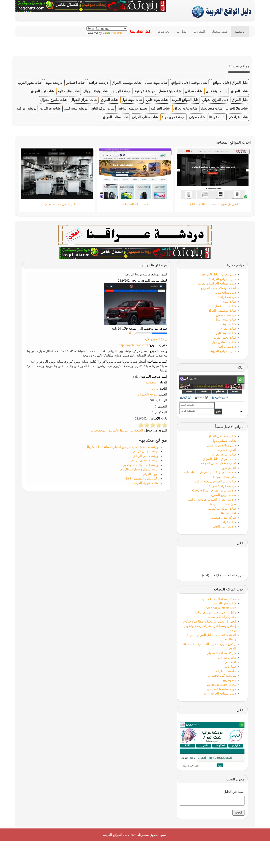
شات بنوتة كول (132, 100)
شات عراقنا (217, 117)
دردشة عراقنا (227, 346)
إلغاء (132, 333)
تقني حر (230, 662)
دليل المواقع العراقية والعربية (217, 283)
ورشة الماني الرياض (145, 451)
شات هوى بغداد (211, 108)
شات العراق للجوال (83, 100)
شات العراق (239, 91)
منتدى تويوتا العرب (146, 483)
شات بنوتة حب (226, 324)
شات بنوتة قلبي (216, 91)
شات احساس (75, 82)
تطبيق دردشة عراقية (132, 108)
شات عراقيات (50, 108)
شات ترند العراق (42, 91)
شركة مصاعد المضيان (221, 653)
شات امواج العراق (224, 454)
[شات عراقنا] (135, 234)
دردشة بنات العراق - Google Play (214, 490)
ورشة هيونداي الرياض (144, 460)
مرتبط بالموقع (118, 430)
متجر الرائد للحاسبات (222, 617)
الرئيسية (240, 31)
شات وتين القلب (225, 603)
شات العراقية (160, 108)
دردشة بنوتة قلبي (76, 108)
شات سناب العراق (145, 117)
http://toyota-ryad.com (133, 345)
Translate (117, 33)
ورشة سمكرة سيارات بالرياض (139, 469)
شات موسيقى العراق (126, 82)
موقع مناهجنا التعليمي (221, 689)
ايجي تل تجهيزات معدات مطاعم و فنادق (209, 621)
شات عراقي (193, 91)
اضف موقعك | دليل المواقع (218, 463)
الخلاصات (164, 31)
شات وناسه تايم (69, 91)
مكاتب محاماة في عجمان (219, 599)
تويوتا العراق (150, 474)
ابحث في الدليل (234, 792)
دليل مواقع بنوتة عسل (221, 445)
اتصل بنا (182, 31)
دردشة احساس (226, 315)
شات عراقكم (238, 117)
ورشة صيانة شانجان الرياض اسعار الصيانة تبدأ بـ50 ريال (122, 447)
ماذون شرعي (227, 657)
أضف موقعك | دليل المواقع (190, 82)
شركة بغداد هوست (223, 517)
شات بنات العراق (185, 108)
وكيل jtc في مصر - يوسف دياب (215, 612)
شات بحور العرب (30, 82)
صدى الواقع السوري (222, 495)
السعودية (152, 382)
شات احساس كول (224, 342)
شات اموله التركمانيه (222, 508)
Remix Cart (228, 513)
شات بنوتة (229, 301)
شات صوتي (197, 117)
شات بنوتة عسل (156, 82)
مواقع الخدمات (147, 394)
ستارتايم (230, 666)
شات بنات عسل (225, 306)
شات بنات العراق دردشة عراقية (215, 481)
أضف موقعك (219, 31)
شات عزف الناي (102, 108)
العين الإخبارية (227, 450)
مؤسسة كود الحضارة (222, 675)
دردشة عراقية (98, 82)
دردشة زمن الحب (224, 526)
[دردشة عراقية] (135, 252)
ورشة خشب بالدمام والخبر (141, 465)
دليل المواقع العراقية (222, 279)
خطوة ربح (229, 680)
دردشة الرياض (121, 91)
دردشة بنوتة (53, 82)
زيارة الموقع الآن (156, 339)
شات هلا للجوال (237, 108)
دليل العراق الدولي (215, 100)
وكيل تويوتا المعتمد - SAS (142, 478)
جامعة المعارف (226, 671)
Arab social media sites (221, 607)
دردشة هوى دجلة (173, 117)
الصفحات (137, 430)
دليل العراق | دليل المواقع (230, 82)
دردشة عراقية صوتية (222, 486)
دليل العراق (240, 100)
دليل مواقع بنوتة (225, 292)
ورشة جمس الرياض (145, 456)
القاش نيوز (229, 468)
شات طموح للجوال (53, 100)
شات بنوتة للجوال (95, 91)
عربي (155, 388)
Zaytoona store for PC (221, 684)
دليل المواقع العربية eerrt (220, 693)
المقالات (199, 31)
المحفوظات (98, 430)
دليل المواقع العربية (184, 100)
